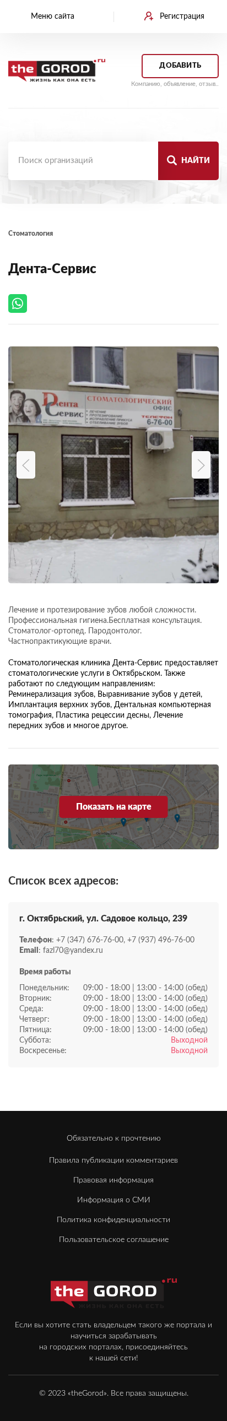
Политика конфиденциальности (113, 1220)
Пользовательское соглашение (114, 1240)
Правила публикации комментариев (113, 1160)
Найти (195, 161)
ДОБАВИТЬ (180, 65)
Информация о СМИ (113, 1200)
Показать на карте (114, 806)
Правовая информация (113, 1180)
